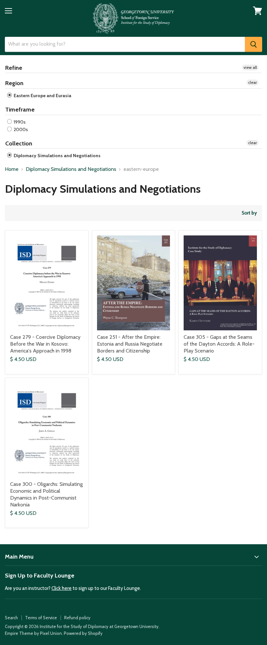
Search (11, 617)
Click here (61, 588)
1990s (19, 122)
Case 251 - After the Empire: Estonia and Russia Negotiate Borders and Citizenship (129, 344)
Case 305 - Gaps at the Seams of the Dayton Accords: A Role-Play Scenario (219, 344)
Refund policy (77, 617)
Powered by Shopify (83, 633)
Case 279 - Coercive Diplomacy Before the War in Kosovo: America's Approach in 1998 (45, 344)
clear (252, 82)
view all (250, 67)
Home (12, 169)
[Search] (253, 44)
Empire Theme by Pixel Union (33, 633)
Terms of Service (41, 617)
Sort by (249, 213)
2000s (20, 129)
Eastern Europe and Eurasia (42, 95)
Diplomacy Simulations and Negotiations (57, 155)
